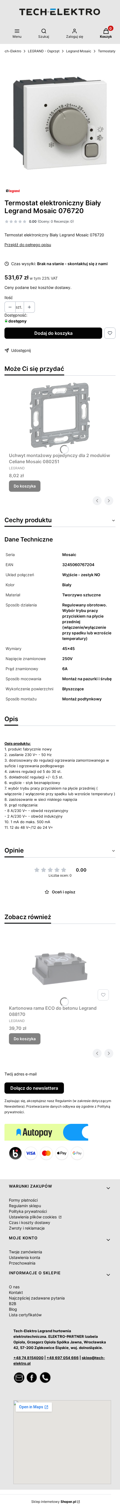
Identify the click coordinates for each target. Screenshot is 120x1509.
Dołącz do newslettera (34, 1088)
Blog (13, 1309)
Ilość (8, 297)
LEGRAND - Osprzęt (43, 51)
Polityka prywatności (28, 1211)
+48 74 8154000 (28, 1357)
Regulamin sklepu (25, 1205)
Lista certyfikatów (25, 1314)
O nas (14, 1286)
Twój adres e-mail (20, 1074)
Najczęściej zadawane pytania (37, 1298)
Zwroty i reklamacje (27, 1228)
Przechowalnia (22, 1263)
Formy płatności (23, 1200)
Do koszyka (25, 486)
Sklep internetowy (53, 1501)
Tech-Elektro (11, 51)
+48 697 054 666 (63, 1357)
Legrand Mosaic (78, 51)
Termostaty (107, 51)
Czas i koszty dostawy (29, 1222)
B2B (12, 1303)
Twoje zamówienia (25, 1251)
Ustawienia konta (24, 1257)
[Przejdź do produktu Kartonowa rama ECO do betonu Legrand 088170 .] (60, 968)
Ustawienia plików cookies (33, 1216)
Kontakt (16, 1292)
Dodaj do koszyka (53, 333)
